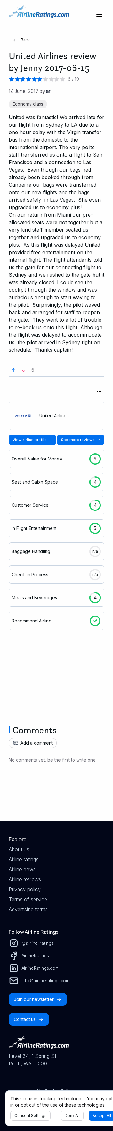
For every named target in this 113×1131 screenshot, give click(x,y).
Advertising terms (28, 909)
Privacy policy (25, 889)
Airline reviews (25, 879)
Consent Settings (30, 1115)
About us (19, 849)
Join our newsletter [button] (34, 999)
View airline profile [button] (30, 439)
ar (48, 91)
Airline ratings (24, 859)
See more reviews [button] (78, 439)
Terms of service (28, 899)
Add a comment (36, 743)
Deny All (72, 1115)
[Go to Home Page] (39, 14)
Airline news (22, 869)
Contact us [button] (25, 1019)
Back (25, 40)
